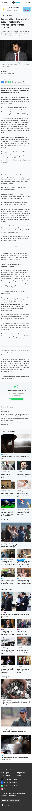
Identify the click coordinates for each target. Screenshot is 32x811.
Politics (9, 15)
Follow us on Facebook (10, 782)
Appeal (18, 775)
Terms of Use (12, 793)
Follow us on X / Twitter (11, 779)
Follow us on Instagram (10, 789)
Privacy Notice (21, 793)
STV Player (5, 773)
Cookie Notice (12, 795)
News (3, 15)
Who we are (4, 793)
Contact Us (4, 795)
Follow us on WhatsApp (11, 785)
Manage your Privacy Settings (10, 800)
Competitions (21, 773)
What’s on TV (5, 775)
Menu (6, 2)
